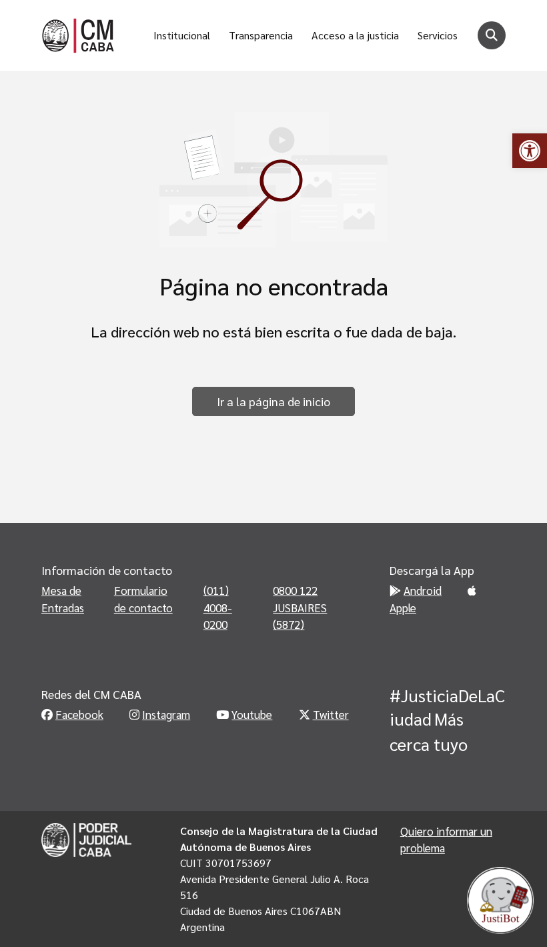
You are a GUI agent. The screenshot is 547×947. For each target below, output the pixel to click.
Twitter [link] (331, 714)
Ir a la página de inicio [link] (273, 401)
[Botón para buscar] (492, 35)
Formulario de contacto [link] (143, 599)
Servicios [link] (438, 35)
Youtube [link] (251, 714)
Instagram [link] (166, 714)
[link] (529, 150)
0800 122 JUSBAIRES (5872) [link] (300, 607)
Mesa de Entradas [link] (62, 599)
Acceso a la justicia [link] (355, 35)
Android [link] (423, 590)
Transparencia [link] (261, 35)
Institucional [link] (181, 35)
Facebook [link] (79, 714)
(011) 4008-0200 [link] (217, 607)
